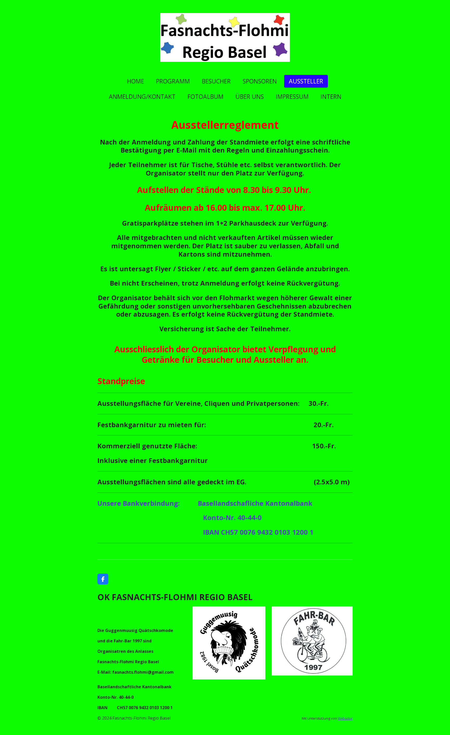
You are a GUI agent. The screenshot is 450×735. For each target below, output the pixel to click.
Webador (345, 718)
